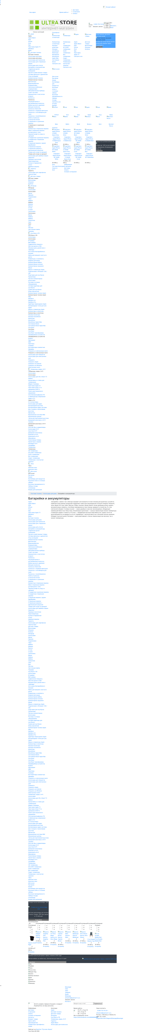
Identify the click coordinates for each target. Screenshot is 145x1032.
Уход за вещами (33, 538)
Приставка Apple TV (34, 512)
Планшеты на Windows (35, 791)
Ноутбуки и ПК (32, 671)
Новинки (54, 127)
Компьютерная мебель (35, 697)
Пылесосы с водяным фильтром (38, 568)
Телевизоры (31, 863)
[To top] (0, 985)
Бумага (30, 765)
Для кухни (31, 883)
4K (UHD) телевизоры (34, 867)
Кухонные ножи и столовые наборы (36, 891)
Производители (33, 1022)
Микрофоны (31, 854)
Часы (29, 642)
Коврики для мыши (34, 695)
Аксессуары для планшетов (36, 780)
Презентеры (32, 711)
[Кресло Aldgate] (39, 932)
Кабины (30, 657)
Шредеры (31, 776)
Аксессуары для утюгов (35, 527)
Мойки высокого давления (36, 563)
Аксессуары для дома (49, 493)
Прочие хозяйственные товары (37, 534)
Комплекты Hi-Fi (33, 850)
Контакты (31, 1017)
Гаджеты (31, 621)
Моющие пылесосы (34, 565)
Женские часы (32, 879)
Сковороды (31, 897)
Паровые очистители (34, 612)
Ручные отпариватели (34, 615)
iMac (29, 729)
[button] (72, 4)
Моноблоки (55, 54)
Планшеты (31, 785)
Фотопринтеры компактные (36, 774)
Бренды (54, 105)
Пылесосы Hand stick (34, 567)
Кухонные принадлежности (36, 894)
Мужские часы (32, 881)
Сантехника (31, 653)
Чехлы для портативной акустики (38, 838)
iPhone (76, 47)
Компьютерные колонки (35, 698)
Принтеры (31, 771)
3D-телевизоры (33, 865)
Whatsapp (114, 1018)
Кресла (30, 648)
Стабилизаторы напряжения (36, 818)
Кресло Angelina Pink (45, 939)
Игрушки (87, 47)
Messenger (120, 1018)
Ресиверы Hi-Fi (32, 859)
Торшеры (31, 670)
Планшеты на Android (34, 789)
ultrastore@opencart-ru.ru (103, 1013)
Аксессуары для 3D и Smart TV (37, 798)
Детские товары (33, 626)
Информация (68, 164)
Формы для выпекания (35, 899)
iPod (75, 49)
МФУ (29, 769)
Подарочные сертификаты (36, 1024)
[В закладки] (32, 929)
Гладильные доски (33, 530)
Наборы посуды (33, 895)
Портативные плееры (34, 856)
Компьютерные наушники (36, 700)
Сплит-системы (33, 552)
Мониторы (55, 52)
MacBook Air (32, 733)
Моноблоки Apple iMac (35, 753)
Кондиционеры (32, 545)
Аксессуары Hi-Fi (33, 845)
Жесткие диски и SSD (35, 680)
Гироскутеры (32, 624)
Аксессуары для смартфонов (37, 623)
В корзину (31, 952)
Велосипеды (88, 45)
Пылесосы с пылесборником (37, 574)
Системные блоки (33, 754)
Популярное (55, 32)
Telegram (108, 1018)
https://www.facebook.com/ (82, 1017)
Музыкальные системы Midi (36, 834)
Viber (101, 1018)
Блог (53, 164)
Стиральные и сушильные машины (36, 580)
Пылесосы (31, 557)
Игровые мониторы (34, 745)
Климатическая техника (35, 539)
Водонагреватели (33, 543)
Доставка (76, 10)
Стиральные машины (34, 601)
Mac (75, 51)
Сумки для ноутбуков (34, 724)
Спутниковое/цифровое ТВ (36, 816)
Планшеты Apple (33, 787)
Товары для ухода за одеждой (37, 606)
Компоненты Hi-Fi (33, 852)
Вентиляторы (32, 541)
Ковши (54, 80)
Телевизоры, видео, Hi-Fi (35, 794)
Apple (30, 501)
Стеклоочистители (34, 577)
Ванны (30, 655)
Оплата (75, 13)
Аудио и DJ (31, 820)
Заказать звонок (98, 26)
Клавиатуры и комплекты (36, 693)
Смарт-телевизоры (34, 872)
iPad (75, 45)
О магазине (76, 11)
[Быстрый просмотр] (39, 929)
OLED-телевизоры (33, 868)
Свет (29, 662)
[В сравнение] (39, 927)
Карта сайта (32, 1021)
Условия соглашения (34, 1015)
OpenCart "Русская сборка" (44, 1029)
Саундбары (31, 861)
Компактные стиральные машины (38, 583)
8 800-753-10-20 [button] (102, 1010)
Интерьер (31, 633)
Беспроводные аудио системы (37, 827)
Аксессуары (32, 635)
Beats (29, 516)
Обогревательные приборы (36, 550)
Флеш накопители (33, 726)
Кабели (30, 800)
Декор (30, 637)
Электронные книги (34, 792)
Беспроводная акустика (35, 825)
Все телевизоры (33, 870)
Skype (98, 1018)
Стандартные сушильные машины (38, 592)
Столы (30, 650)
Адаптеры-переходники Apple (37, 736)
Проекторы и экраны (34, 857)
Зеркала (30, 639)
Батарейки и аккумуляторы (36, 529)
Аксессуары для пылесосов (36, 521)
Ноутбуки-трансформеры (36, 762)
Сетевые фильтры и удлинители (38, 536)
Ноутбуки (31, 758)
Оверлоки (31, 610)
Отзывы (54, 103)
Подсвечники (32, 641)
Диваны (30, 646)
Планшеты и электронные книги (38, 778)
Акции (30, 1026)
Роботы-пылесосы (33, 576)
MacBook (31, 514)
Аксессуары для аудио (35, 823)
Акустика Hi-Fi (32, 847)
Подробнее (99, 47)
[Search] (72, 24)
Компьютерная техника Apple (37, 727)
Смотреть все (56, 63)
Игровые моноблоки (34, 747)
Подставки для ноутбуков (36, 709)
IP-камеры (31, 675)
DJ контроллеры (33, 821)
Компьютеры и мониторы (36, 744)
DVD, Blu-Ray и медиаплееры (37, 843)
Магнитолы (31, 832)
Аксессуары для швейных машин (38, 608)
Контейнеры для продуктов (36, 888)
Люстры (30, 666)
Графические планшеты (35, 679)
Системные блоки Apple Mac (37, 756)
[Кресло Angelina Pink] (47, 933)
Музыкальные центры (34, 836)
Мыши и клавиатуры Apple (36, 704)
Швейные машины (33, 619)
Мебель (30, 644)
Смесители (31, 660)
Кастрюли (55, 78)
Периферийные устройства (36, 764)
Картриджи (31, 767)
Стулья (30, 651)
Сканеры (31, 773)
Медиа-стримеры (33, 805)
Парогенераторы (33, 614)
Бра (29, 664)
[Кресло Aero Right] (32, 938)
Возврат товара (33, 1019)
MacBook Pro (32, 735)
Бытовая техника (36, 493)
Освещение (31, 532)
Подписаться (98, 1003)
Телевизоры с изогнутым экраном (67, 63)
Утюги (30, 617)
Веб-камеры (32, 677)
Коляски (87, 49)
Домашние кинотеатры (35, 848)
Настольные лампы (34, 668)
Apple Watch (77, 43)
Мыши (30, 702)
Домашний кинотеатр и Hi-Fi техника (37, 840)
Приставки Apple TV (34, 807)
